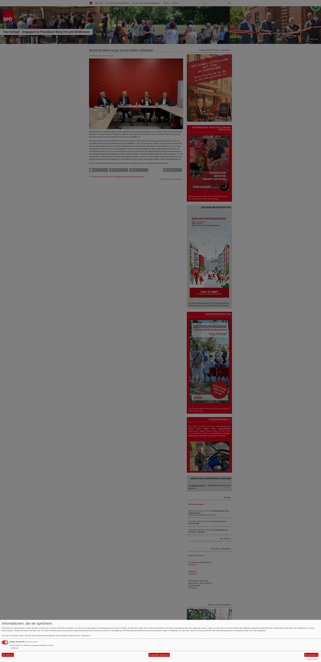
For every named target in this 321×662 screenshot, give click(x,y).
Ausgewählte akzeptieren (159, 655)
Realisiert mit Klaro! (312, 659)
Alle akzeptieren (311, 655)
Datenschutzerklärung (46, 636)
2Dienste (13, 648)
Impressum (85, 636)
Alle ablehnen (8, 655)
